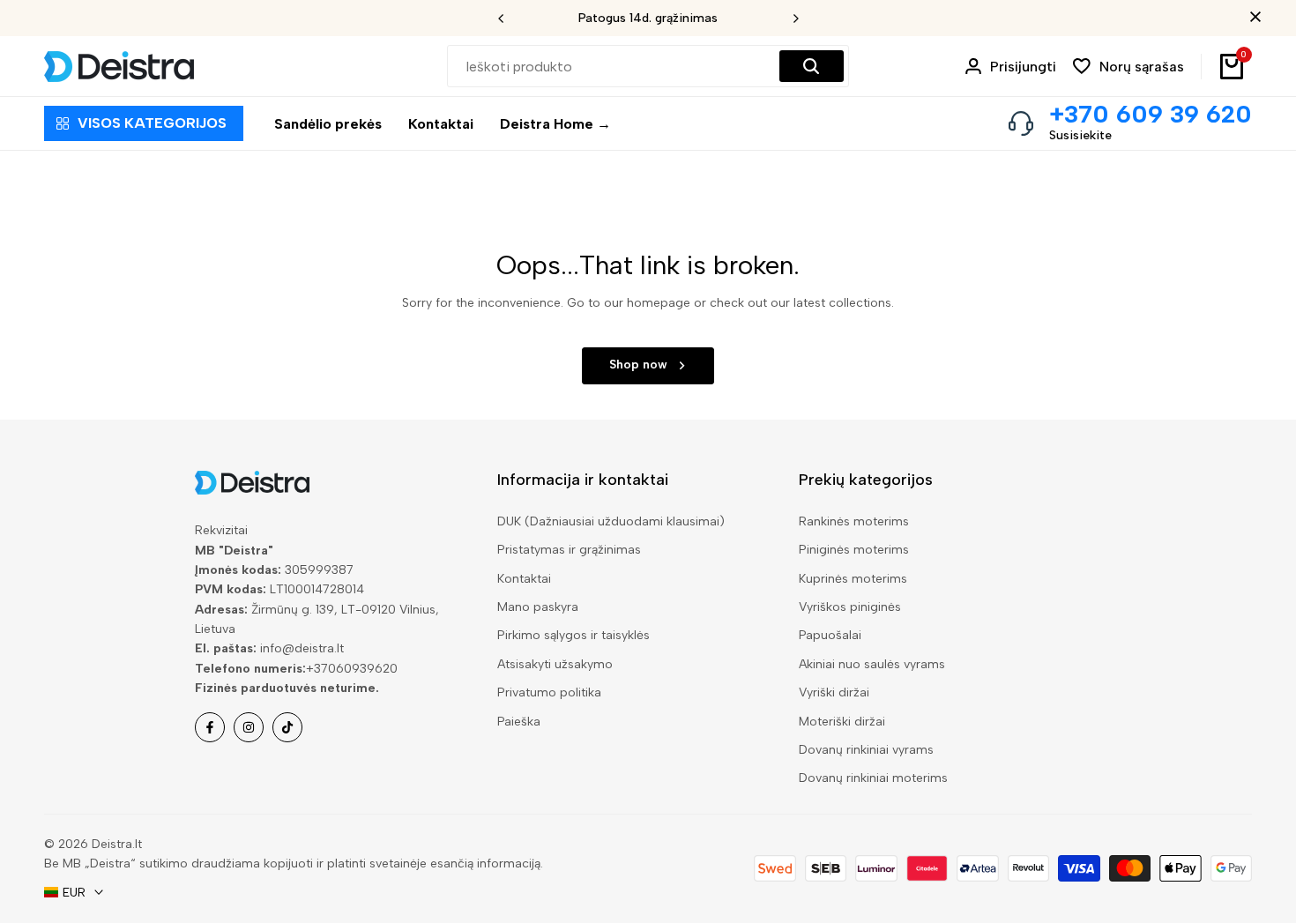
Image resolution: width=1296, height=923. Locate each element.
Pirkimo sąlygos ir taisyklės (573, 635)
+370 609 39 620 (1150, 113)
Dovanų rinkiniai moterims (873, 777)
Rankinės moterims (854, 521)
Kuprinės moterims (853, 578)
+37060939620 (352, 668)
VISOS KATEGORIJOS (152, 123)
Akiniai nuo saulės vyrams (872, 664)
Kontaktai (524, 578)
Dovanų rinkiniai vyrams (866, 749)
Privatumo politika (549, 692)
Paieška (518, 721)
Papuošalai (830, 635)
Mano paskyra (537, 606)
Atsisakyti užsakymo (555, 664)
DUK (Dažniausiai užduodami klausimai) (611, 521)
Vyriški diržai (834, 692)
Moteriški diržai (842, 721)
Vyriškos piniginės (850, 606)
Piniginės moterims (854, 549)
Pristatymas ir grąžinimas (569, 549)
